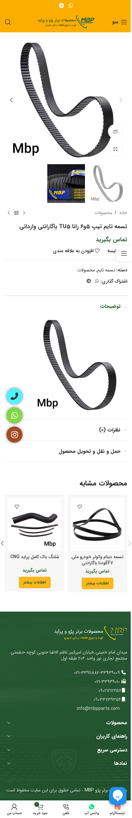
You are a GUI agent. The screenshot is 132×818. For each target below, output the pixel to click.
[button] (120, 99)
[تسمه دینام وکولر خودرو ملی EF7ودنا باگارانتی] (97, 524)
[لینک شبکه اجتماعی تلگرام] (61, 6)
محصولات (103, 212)
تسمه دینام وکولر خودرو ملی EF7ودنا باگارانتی (97, 560)
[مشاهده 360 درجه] (115, 131)
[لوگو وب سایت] (66, 21)
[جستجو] (8, 22)
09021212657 (109, 690)
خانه (123, 212)
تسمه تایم (106, 270)
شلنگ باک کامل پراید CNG (34, 556)
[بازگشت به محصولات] (16, 213)
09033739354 (107, 699)
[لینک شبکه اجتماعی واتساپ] (70, 6)
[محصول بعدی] (8, 213)
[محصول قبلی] (24, 213)
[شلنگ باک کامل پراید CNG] (34, 524)
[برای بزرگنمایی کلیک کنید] (115, 149)
